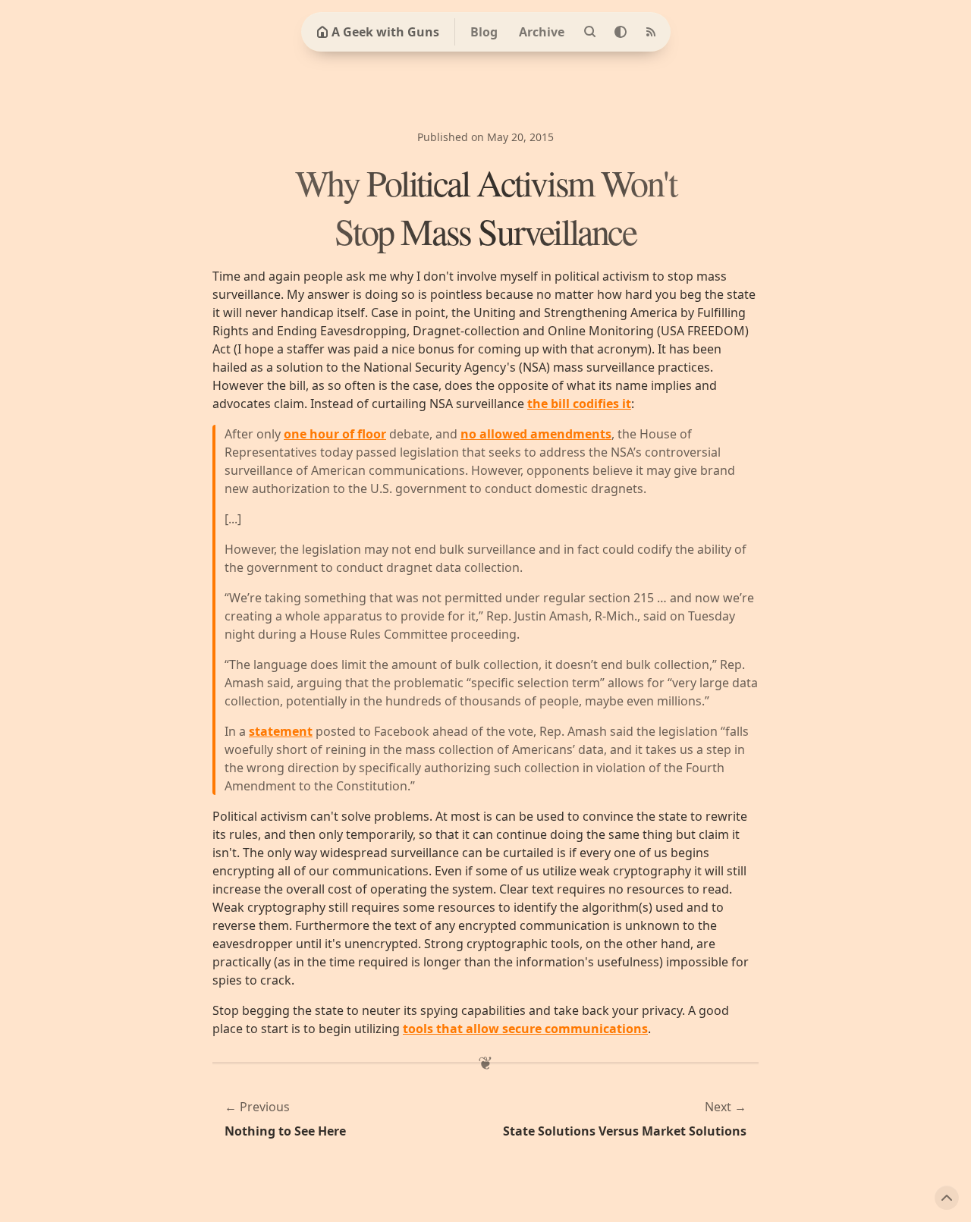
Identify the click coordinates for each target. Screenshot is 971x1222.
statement (281, 731)
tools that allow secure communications (525, 1028)
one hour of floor (335, 434)
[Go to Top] (947, 1198)
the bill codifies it (579, 403)
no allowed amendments (535, 434)
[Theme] (620, 32)
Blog (484, 32)
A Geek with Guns (385, 32)
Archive (541, 32)
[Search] (590, 32)
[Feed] (651, 32)
